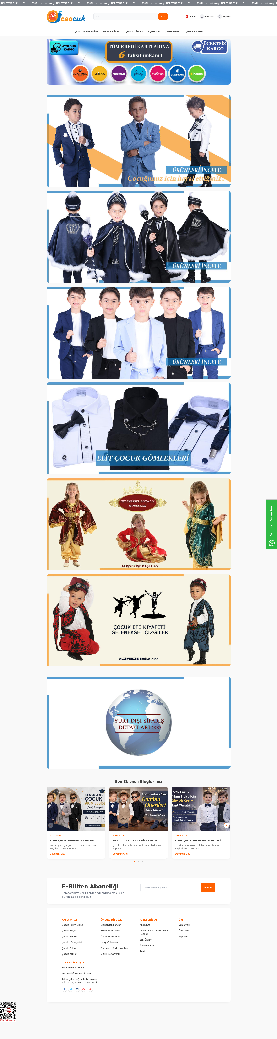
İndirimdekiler (147, 945)
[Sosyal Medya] (64, 989)
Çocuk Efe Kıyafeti (72, 942)
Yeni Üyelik (184, 924)
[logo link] (66, 16)
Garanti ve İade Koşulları (114, 948)
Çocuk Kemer (172, 31)
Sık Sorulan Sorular (111, 924)
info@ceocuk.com (81, 973)
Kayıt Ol (207, 887)
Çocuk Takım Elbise (86, 31)
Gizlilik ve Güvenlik (110, 954)
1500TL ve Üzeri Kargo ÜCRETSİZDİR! (52, 3)
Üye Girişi (184, 930)
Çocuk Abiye (69, 930)
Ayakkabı (154, 31)
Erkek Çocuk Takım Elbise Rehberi (72, 840)
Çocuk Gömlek (134, 31)
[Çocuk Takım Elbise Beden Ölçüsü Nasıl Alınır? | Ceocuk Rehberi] (201, 809)
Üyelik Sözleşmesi (110, 936)
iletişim (143, 951)
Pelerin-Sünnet (111, 31)
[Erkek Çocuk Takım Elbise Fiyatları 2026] (138, 809)
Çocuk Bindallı (194, 31)
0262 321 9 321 (78, 967)
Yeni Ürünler (146, 939)
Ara (163, 16)
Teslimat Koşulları (110, 930)
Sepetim (183, 936)
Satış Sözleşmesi (109, 942)
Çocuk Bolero (69, 948)
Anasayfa (145, 924)
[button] (134, 861)
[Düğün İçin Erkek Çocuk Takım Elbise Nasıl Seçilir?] (75, 809)
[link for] (139, 141)
